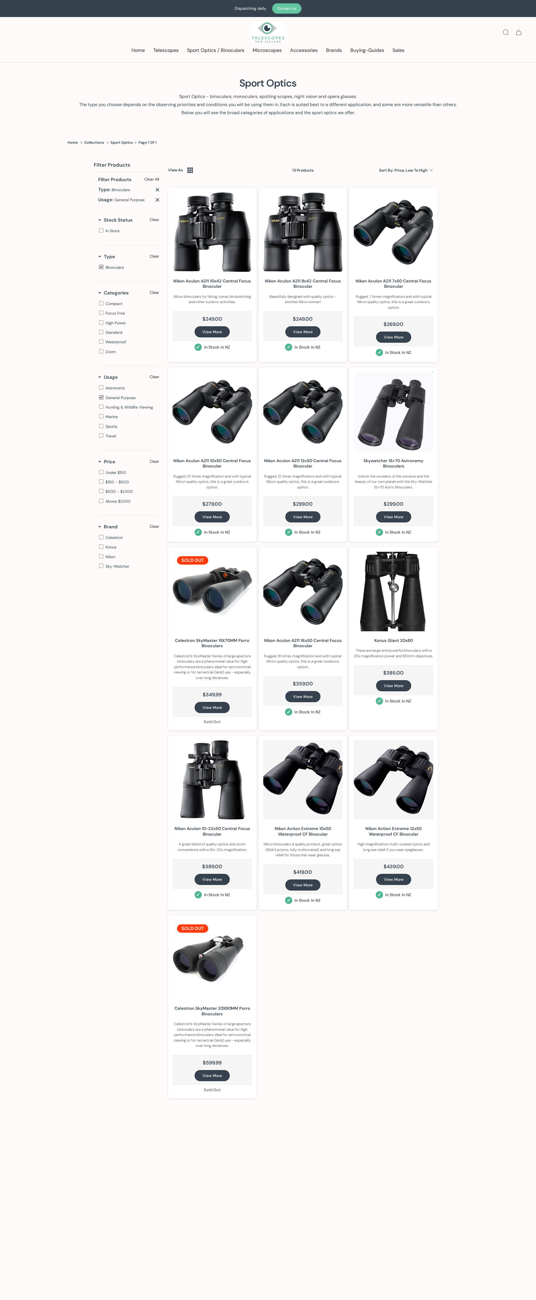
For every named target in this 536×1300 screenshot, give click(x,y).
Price (109, 462)
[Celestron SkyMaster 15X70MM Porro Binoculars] (212, 591)
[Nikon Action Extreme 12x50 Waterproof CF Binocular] (393, 780)
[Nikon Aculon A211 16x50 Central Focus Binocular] (303, 591)
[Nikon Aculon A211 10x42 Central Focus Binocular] (212, 232)
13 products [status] (303, 170)
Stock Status (118, 220)
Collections (94, 142)
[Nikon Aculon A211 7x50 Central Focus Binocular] (393, 232)
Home (73, 142)
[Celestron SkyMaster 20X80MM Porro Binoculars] (212, 959)
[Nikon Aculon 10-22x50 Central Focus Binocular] (212, 780)
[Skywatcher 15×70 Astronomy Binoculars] (393, 412)
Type (109, 256)
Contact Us (286, 8)
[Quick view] (246, 266)
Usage (111, 377)
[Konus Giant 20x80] (393, 591)
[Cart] (518, 32)
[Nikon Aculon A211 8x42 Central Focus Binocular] (303, 232)
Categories (116, 293)
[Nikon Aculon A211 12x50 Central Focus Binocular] (303, 412)
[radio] (190, 170)
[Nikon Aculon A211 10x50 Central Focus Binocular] (212, 412)
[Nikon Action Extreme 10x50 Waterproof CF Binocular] (303, 780)
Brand (111, 527)
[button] (166, 50)
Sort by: (403, 170)
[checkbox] (127, 231)
